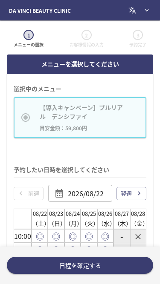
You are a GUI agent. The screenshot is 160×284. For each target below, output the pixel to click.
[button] (80, 117)
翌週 (126, 193)
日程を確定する (80, 265)
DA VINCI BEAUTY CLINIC (40, 10)
